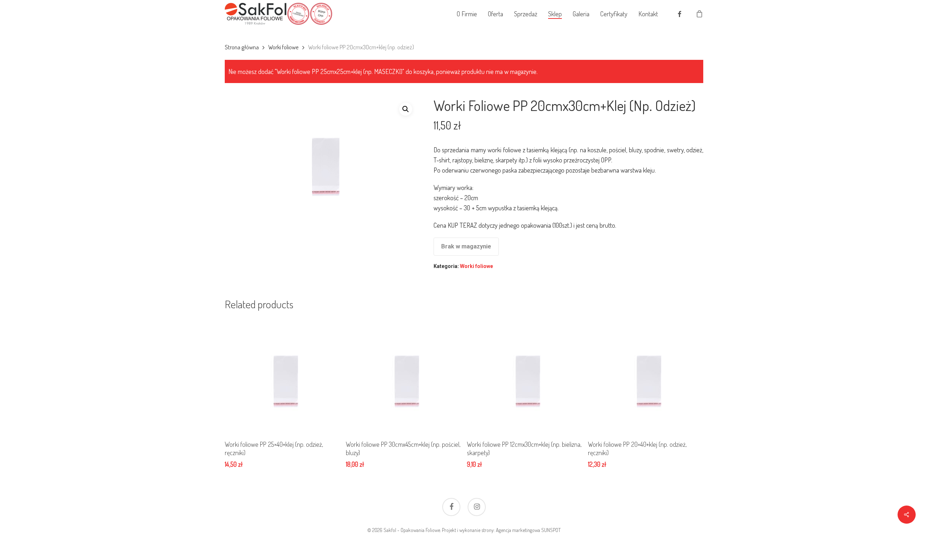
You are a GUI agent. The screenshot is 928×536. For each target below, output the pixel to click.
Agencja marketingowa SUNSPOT (528, 530)
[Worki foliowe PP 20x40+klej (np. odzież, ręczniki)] (645, 375)
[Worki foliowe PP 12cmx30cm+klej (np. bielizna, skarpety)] (524, 375)
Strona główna (242, 47)
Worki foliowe (283, 47)
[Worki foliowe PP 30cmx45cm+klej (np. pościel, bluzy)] (403, 375)
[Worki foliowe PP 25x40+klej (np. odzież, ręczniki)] (282, 375)
